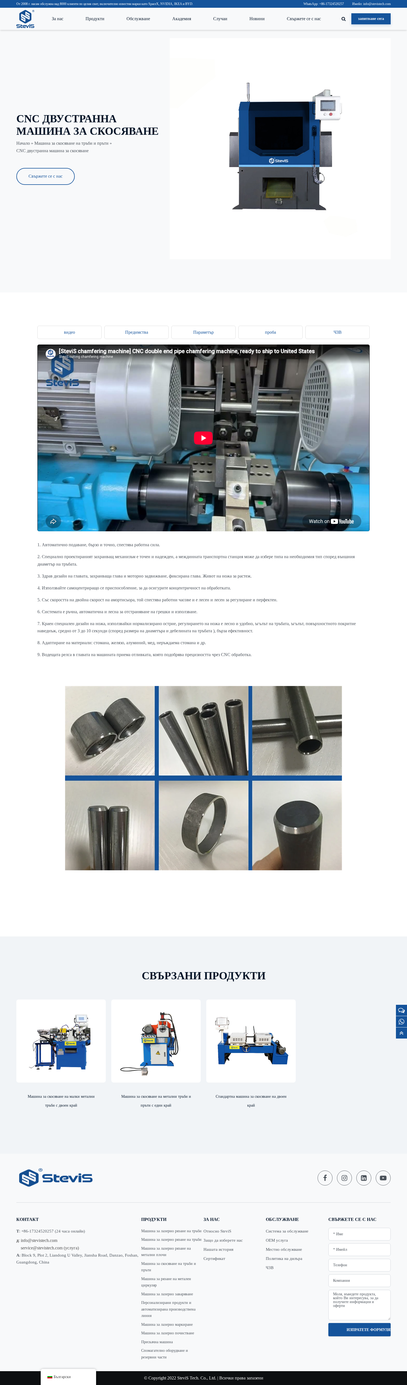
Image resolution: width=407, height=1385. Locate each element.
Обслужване (138, 18)
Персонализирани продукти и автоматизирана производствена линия (168, 1309)
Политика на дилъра (284, 1258)
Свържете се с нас (304, 18)
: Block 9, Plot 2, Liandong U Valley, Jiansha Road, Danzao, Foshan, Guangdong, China (77, 1258)
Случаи (220, 18)
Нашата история (218, 1249)
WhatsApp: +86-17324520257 (323, 4)
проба (270, 332)
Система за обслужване (287, 1231)
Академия (181, 18)
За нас (57, 18)
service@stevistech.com (42, 1248)
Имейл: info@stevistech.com (371, 4)
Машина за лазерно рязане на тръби (171, 1231)
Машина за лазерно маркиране (167, 1324)
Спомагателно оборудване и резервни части (164, 1353)
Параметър (203, 332)
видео (69, 332)
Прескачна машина (157, 1342)
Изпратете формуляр (369, 1330)
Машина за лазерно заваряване (167, 1294)
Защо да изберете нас (223, 1240)
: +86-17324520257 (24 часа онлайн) (50, 1231)
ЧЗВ (338, 332)
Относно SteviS (217, 1231)
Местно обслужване (284, 1249)
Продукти (95, 18)
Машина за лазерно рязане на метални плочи (166, 1251)
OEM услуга (277, 1240)
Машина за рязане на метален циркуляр (166, 1282)
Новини (257, 18)
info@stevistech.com (39, 1240)
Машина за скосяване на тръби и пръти (71, 143)
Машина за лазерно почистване (167, 1333)
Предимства (136, 332)
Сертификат (214, 1258)
